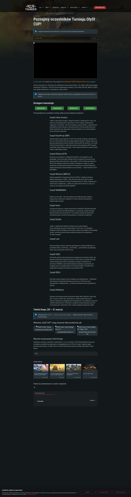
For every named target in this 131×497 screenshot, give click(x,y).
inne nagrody (91, 82)
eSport (94, 38)
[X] (34, 387)
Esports (84, 7)
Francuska (57, 108)
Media (47, 7)
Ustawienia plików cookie (121, 492)
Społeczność (74, 7)
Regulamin (92, 400)
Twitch (49, 315)
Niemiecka (74, 108)
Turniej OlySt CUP (39, 82)
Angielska (41, 108)
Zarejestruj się (99, 7)
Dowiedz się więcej (31, 494)
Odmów (87, 492)
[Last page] (37, 404)
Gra (40, 7)
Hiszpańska (89, 108)
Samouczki (56, 7)
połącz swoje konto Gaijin (62, 315)
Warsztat (63, 7)
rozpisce (65, 342)
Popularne (40, 401)
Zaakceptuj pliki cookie (103, 492)
